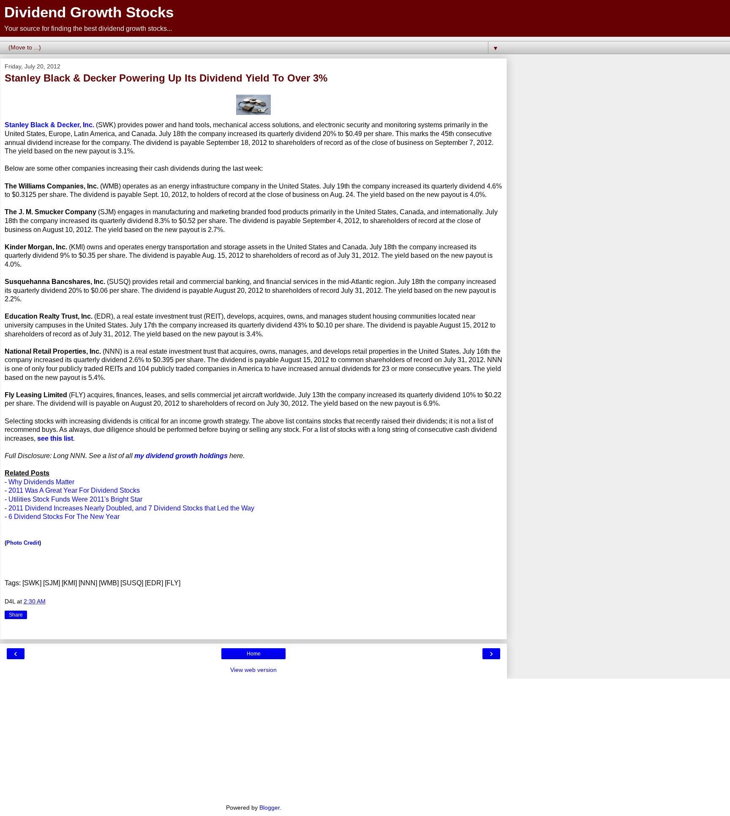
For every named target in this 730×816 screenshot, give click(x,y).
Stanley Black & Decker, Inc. (49, 124)
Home (254, 654)
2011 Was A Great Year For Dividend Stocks (74, 490)
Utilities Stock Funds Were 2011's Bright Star (75, 499)
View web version (253, 669)
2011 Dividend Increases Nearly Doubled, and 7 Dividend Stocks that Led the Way (131, 508)
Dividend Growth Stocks (89, 12)
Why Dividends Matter (41, 482)
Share (16, 615)
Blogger (269, 807)
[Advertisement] (253, 738)
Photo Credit (22, 543)
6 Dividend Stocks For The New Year (64, 516)
